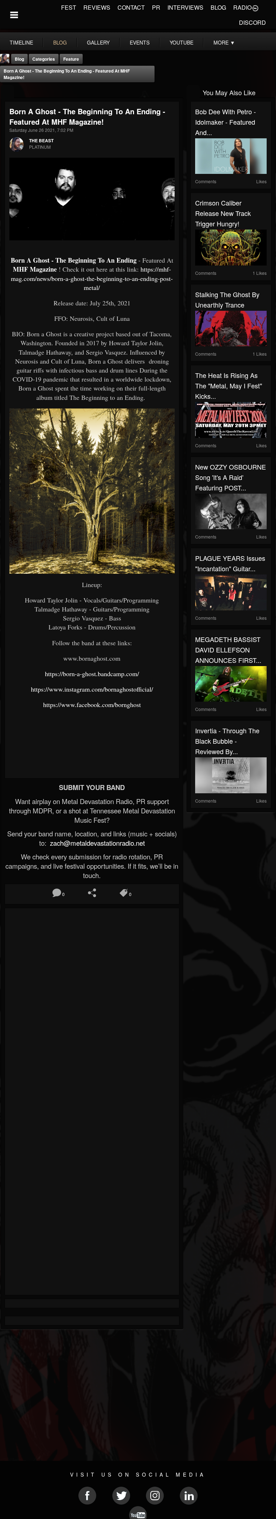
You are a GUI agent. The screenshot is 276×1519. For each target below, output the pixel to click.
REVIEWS (96, 7)
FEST (68, 7)
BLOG (218, 7)
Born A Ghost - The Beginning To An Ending (74, 260)
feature (71, 59)
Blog (19, 59)
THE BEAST (41, 140)
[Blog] (7, 92)
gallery (98, 42)
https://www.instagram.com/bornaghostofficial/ (92, 689)
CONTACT (131, 7)
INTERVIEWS (185, 7)
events (140, 42)
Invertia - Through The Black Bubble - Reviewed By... (227, 741)
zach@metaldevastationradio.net (96, 843)
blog (60, 42)
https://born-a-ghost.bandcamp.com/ (92, 673)
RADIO (242, 7)
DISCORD (252, 22)
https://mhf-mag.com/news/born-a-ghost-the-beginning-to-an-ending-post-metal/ (92, 278)
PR (156, 7)
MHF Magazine (35, 269)
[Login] (255, 7)
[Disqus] (92, 1008)
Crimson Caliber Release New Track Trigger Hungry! (223, 213)
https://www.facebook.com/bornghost (92, 704)
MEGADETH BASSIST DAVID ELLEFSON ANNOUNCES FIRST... (228, 649)
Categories (43, 59)
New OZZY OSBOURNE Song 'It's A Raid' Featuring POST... (230, 477)
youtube (181, 42)
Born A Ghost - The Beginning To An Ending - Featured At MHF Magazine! (67, 74)
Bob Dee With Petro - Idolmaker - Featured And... (225, 122)
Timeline (21, 42)
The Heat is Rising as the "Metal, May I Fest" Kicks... (228, 385)
